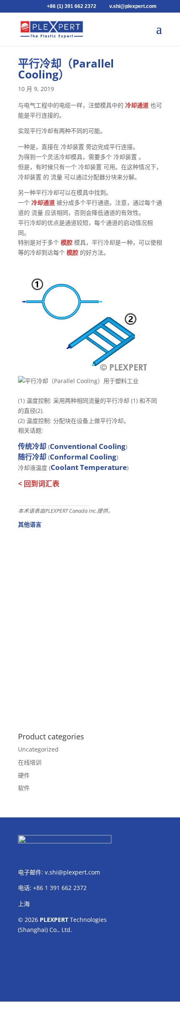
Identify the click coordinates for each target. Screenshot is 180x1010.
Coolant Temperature (89, 467)
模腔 (66, 242)
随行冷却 (32, 457)
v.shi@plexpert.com (72, 872)
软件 (24, 788)
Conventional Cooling (88, 446)
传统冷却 (32, 446)
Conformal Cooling (83, 457)
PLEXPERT (54, 920)
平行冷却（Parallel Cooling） (66, 69)
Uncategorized (38, 749)
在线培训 (29, 762)
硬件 (24, 775)
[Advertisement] (90, 625)
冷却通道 (137, 105)
